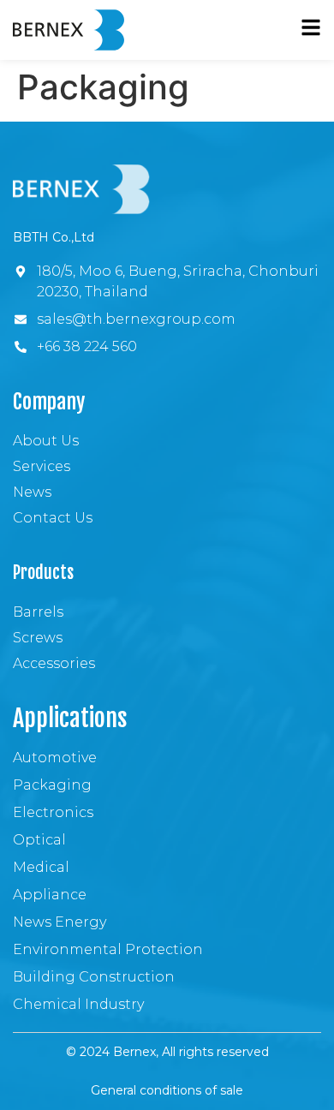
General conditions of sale (167, 1090)
